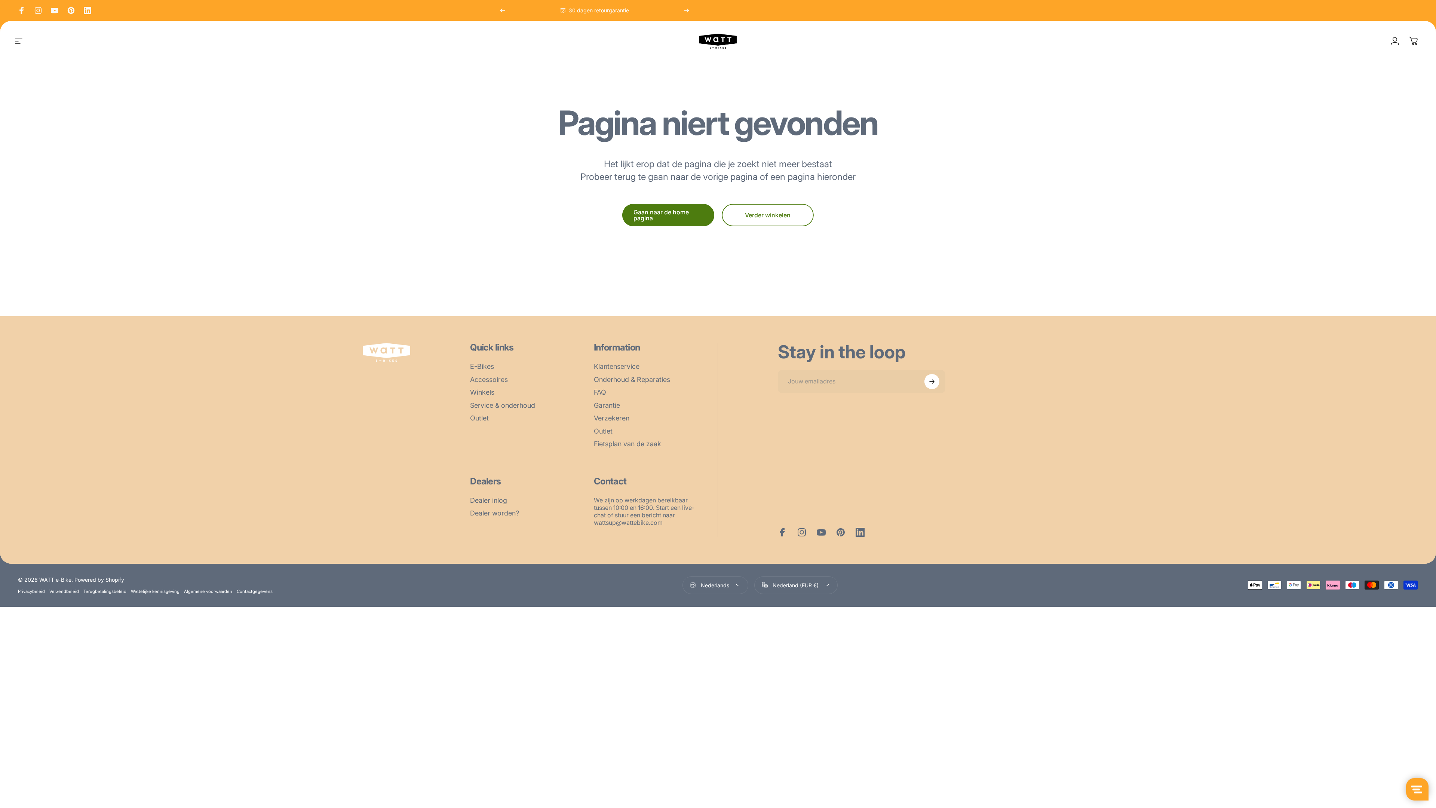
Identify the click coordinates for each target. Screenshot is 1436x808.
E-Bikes (482, 366)
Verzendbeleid (64, 591)
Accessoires (489, 379)
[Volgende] (686, 10)
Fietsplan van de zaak (627, 444)
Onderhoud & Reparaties (632, 379)
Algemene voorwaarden (208, 591)
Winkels (482, 392)
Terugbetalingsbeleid (104, 591)
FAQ (600, 392)
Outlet (479, 418)
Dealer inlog (488, 500)
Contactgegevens (255, 591)
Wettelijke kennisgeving (155, 591)
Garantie (607, 405)
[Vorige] (502, 10)
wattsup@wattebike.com (628, 522)
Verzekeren (611, 418)
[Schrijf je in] (931, 381)
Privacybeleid (31, 591)
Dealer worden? (494, 513)
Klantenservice (616, 366)
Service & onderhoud (502, 405)
